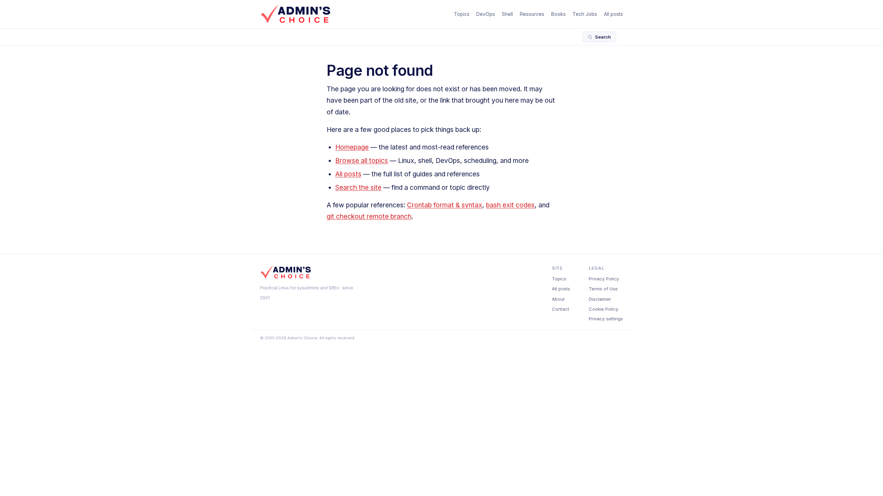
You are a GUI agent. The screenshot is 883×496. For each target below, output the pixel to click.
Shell (507, 14)
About (558, 299)
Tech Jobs (585, 14)
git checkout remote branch (369, 216)
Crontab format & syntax (444, 205)
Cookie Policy (603, 309)
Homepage (352, 147)
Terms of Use (603, 288)
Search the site (358, 188)
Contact (560, 309)
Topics (461, 14)
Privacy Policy (604, 278)
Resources (532, 14)
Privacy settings (606, 318)
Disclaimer (600, 299)
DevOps (485, 14)
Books (558, 14)
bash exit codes (510, 205)
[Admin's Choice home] (295, 14)
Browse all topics (361, 161)
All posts (613, 14)
